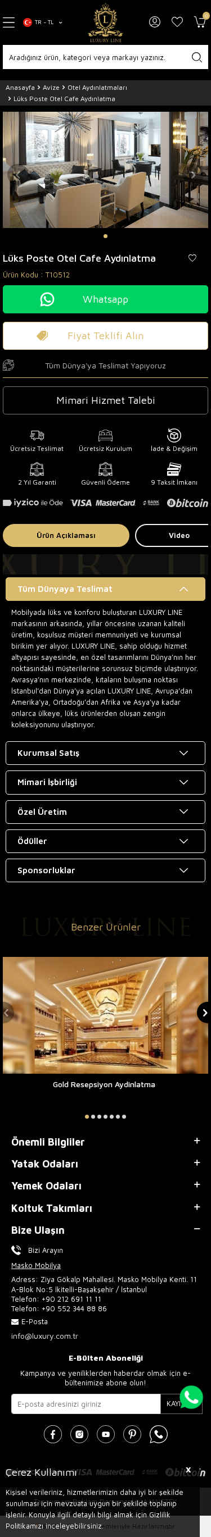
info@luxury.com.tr (44, 1335)
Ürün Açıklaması (66, 535)
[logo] (106, 22)
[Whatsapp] (159, 1434)
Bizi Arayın (45, 1250)
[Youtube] (106, 1434)
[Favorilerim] (177, 22)
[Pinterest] (132, 1434)
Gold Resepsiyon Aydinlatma (104, 1084)
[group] (105, 169)
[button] (105, 236)
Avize (51, 87)
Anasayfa (20, 87)
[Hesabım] (154, 22)
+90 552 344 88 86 (74, 1308)
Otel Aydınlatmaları (97, 87)
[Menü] (9, 22)
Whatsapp (105, 299)
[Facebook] (53, 1434)
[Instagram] (79, 1434)
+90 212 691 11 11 (71, 1298)
